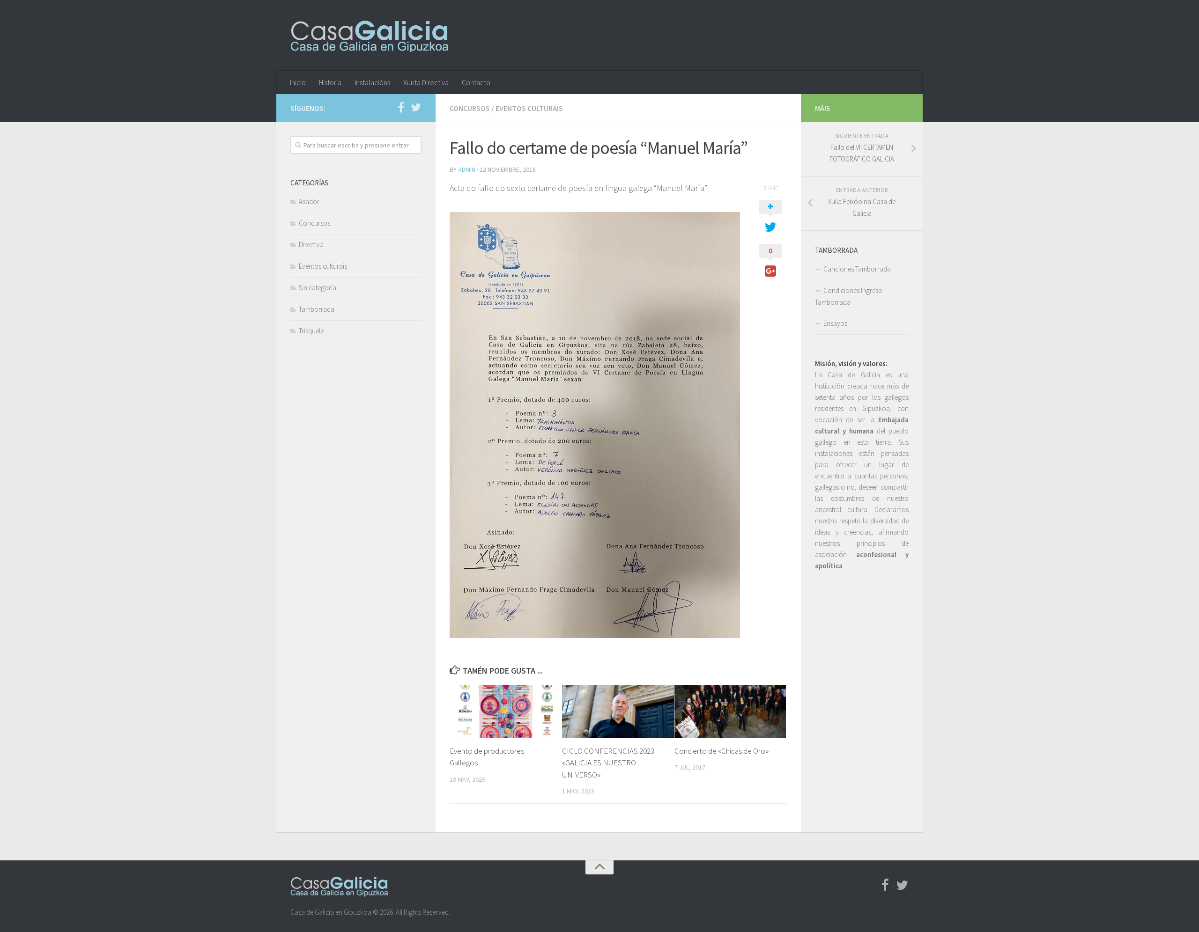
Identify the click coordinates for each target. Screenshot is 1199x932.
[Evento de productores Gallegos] (506, 711)
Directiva (311, 244)
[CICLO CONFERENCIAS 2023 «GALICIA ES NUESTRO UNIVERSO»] (618, 711)
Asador (309, 201)
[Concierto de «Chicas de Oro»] (730, 711)
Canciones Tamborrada (857, 268)
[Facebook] (401, 107)
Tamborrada (316, 309)
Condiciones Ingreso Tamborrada (848, 296)
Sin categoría (317, 287)
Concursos (470, 108)
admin (466, 169)
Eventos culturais (529, 108)
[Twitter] (416, 107)
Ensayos (835, 323)
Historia (330, 82)
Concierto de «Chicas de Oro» (721, 751)
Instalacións (372, 82)
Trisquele (311, 330)
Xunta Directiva (426, 82)
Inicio (298, 82)
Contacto (476, 82)
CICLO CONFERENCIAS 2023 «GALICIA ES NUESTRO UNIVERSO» (608, 763)
